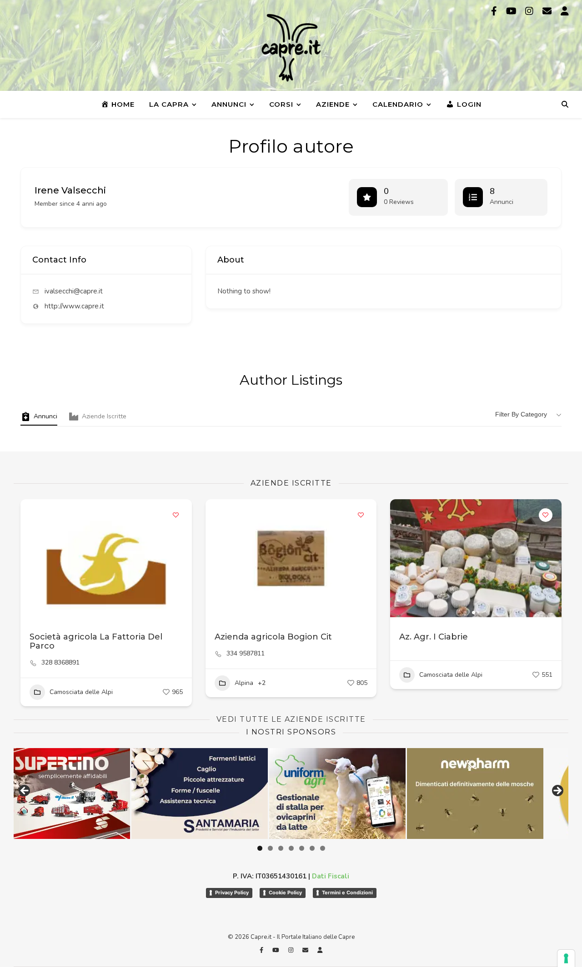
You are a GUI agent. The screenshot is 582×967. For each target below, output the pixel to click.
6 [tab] (312, 848)
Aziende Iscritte (104, 416)
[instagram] (530, 11)
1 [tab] (259, 848)
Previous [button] (25, 791)
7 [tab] (322, 848)
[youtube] (512, 11)
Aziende (333, 104)
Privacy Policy (232, 892)
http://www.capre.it (74, 306)
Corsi (281, 104)
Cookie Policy (285, 892)
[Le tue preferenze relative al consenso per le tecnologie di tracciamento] (566, 958)
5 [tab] (301, 848)
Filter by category (521, 414)
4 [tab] (291, 848)
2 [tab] (270, 848)
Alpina (244, 683)
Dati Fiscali (330, 876)
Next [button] (557, 791)
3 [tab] (280, 848)
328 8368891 (60, 663)
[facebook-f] (495, 11)
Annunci (228, 104)
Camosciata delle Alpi (81, 692)
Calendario (397, 104)
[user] (565, 11)
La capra (169, 104)
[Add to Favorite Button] (176, 515)
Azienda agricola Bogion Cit (273, 637)
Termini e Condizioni (347, 892)
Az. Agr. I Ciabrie (433, 637)
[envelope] (548, 11)
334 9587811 (245, 654)
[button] (401, 558)
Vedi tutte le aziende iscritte (291, 719)
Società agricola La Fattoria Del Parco (96, 641)
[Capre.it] (291, 48)
